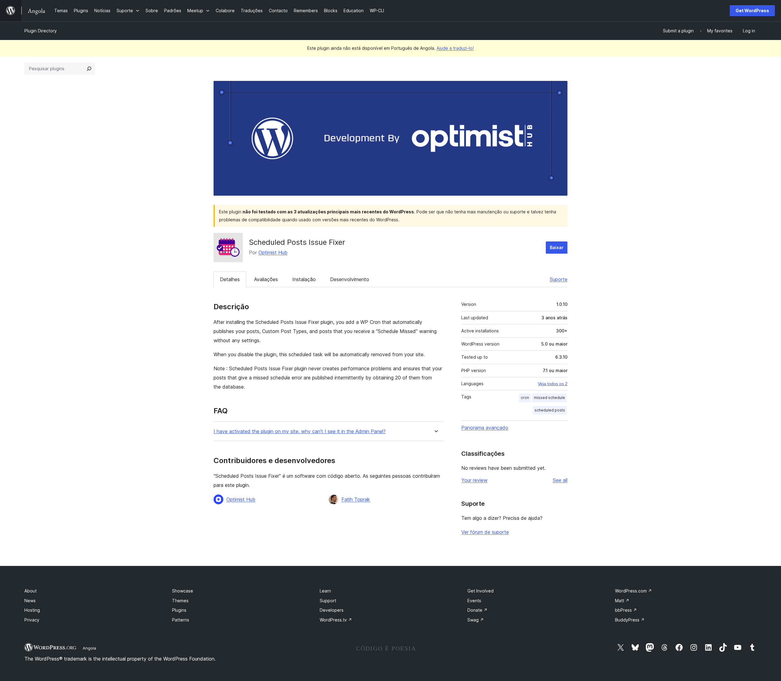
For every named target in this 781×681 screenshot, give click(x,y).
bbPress (626, 610)
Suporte (558, 279)
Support (328, 600)
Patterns (180, 619)
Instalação (304, 279)
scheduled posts (549, 410)
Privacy (31, 619)
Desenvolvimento (349, 279)
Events (474, 600)
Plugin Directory (40, 30)
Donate (477, 610)
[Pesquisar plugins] (89, 69)
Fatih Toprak (355, 499)
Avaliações (266, 279)
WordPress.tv (336, 619)
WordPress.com (633, 590)
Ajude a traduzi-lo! (455, 48)
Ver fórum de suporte (485, 532)
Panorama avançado (484, 428)
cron (525, 397)
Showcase (182, 590)
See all (560, 480)
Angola (89, 648)
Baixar (556, 247)
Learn (325, 590)
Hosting (32, 610)
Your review (474, 480)
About (30, 590)
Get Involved (480, 590)
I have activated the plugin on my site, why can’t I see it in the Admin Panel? (300, 431)
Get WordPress (752, 10)
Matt (622, 600)
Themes (180, 600)
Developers (332, 610)
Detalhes (230, 279)
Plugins (179, 610)
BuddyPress (630, 619)
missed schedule (549, 397)
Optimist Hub (272, 252)
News (30, 600)
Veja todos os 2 (552, 383)
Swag (475, 619)
